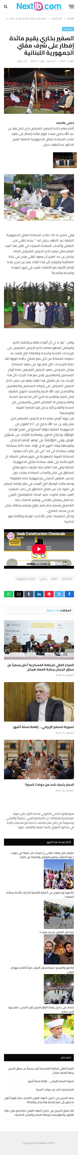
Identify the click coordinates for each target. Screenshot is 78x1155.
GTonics (42, 1143)
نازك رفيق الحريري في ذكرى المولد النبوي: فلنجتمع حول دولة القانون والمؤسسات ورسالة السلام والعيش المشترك (39, 1112)
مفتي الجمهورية (25, 578)
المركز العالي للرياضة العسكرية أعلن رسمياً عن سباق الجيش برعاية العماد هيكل (40, 667)
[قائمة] (71, 6)
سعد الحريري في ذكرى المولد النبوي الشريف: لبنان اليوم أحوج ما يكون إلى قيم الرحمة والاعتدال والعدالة (39, 1100)
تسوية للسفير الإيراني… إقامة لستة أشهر (43, 727)
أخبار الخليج (68, 29)
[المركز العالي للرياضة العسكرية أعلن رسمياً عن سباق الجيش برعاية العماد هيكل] (39, 640)
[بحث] (6, 6)
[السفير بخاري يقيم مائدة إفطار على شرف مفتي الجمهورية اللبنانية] (39, 91)
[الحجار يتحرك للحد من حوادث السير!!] (39, 759)
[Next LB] (39, 6)
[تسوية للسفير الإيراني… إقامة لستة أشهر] (39, 702)
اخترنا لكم (67, 578)
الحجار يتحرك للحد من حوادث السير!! (49, 784)
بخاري (43, 578)
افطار (54, 578)
